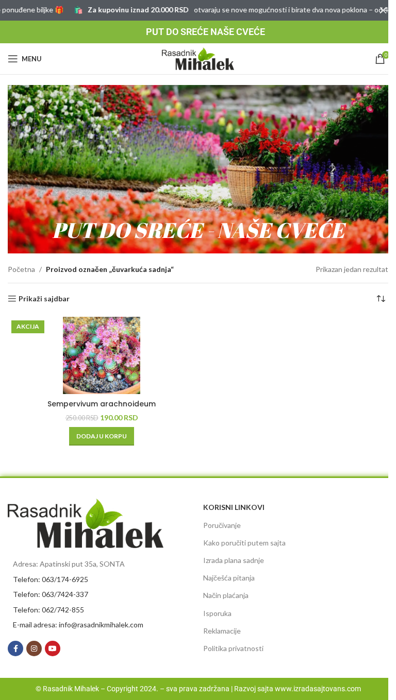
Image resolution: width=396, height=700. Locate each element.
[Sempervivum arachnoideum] (101, 355)
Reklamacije (222, 630)
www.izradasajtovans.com (318, 689)
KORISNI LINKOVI (234, 507)
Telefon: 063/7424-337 (50, 594)
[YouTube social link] (52, 648)
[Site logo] (198, 58)
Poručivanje (222, 525)
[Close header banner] (383, 10)
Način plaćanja (226, 595)
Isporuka (217, 613)
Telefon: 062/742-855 (48, 609)
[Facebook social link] (15, 648)
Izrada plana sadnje (233, 560)
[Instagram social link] (34, 648)
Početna (21, 269)
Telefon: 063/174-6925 (50, 579)
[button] (101, 436)
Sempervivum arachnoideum (101, 404)
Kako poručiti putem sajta (244, 542)
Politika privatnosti (233, 648)
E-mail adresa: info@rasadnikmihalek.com (78, 624)
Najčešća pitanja (229, 577)
